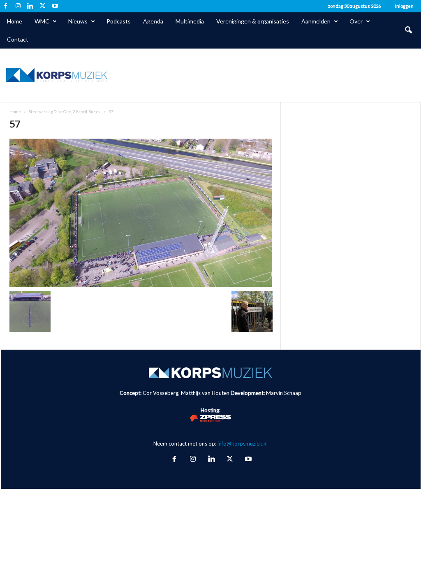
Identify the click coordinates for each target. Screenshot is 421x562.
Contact (17, 39)
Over (356, 21)
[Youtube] (55, 6)
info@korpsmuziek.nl (242, 443)
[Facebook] (6, 6)
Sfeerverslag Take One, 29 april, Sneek (65, 111)
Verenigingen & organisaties (252, 21)
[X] (43, 6)
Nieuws (78, 21)
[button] (408, 30)
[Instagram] (18, 6)
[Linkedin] (30, 6)
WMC (42, 21)
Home (14, 21)
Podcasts (118, 21)
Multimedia (190, 21)
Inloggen (404, 6)
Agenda (153, 21)
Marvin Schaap (283, 393)
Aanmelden (316, 21)
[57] (141, 213)
